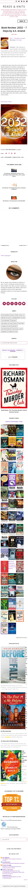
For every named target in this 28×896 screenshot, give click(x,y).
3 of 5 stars (19, 40)
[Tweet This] (6, 153)
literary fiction (6, 326)
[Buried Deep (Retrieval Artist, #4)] (19, 510)
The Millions (5, 857)
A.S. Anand (22, 38)
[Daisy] (12, 435)
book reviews (8, 157)
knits (15, 323)
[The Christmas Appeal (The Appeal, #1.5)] (20, 535)
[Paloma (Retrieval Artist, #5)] (12, 523)
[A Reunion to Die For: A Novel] (12, 448)
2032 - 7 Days (13, 38)
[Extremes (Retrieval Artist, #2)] (4, 535)
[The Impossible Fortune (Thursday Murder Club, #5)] (20, 621)
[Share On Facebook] (9, 153)
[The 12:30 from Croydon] (20, 596)
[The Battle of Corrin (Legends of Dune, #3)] (4, 498)
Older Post (22, 245)
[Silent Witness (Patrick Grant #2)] (4, 622)
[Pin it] (15, 153)
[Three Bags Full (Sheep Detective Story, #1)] (20, 448)
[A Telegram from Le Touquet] (12, 460)
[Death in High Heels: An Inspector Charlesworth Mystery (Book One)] (12, 568)
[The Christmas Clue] (4, 584)
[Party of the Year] (12, 547)
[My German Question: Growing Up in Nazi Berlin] (12, 622)
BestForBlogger (22, 886)
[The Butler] (4, 448)
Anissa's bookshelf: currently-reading (13, 350)
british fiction (5, 317)
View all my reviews (6, 101)
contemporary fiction (18, 317)
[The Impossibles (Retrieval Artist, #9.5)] (12, 497)
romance (4, 331)
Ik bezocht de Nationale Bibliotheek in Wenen (13, 863)
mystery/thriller (6, 329)
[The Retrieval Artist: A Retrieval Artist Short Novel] (4, 547)
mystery (14, 326)
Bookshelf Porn (6, 875)
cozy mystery (5, 320)
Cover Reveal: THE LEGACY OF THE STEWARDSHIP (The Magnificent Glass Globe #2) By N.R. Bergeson (13, 872)
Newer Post (5, 245)
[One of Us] (4, 609)
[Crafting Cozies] (4, 473)
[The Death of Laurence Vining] (4, 436)
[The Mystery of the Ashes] (4, 461)
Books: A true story (7, 869)
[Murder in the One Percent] (12, 633)
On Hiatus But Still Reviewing (9, 741)
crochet (13, 320)
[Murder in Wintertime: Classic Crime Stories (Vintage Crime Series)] (20, 547)
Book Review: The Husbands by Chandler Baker (24, 756)
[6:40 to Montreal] (4, 596)
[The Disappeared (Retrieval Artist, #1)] (12, 535)
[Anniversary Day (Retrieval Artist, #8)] (4, 509)
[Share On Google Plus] (12, 153)
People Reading (6, 865)
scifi (22, 157)
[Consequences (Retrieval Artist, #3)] (20, 523)
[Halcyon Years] (12, 596)
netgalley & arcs (17, 329)
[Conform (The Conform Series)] (20, 609)
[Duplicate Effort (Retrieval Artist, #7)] (12, 510)
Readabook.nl (6, 862)
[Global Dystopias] (12, 609)
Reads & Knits (14, 6)
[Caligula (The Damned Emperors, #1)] (20, 435)
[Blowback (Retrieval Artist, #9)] (20, 497)
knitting (21, 323)
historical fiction (6, 323)
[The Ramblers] (12, 584)
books (13, 315)
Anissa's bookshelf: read (14, 421)
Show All (25, 879)
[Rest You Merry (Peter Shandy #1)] (20, 559)
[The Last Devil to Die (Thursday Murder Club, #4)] (4, 633)
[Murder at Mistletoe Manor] (20, 584)
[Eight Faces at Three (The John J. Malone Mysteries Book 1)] (12, 472)
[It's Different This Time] (20, 485)
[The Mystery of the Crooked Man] (20, 461)
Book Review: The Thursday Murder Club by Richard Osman (14, 411)
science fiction (16, 157)
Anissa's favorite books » (21, 637)
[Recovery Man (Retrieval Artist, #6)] (4, 523)
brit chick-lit (20, 315)
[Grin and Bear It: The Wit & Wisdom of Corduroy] (4, 572)
